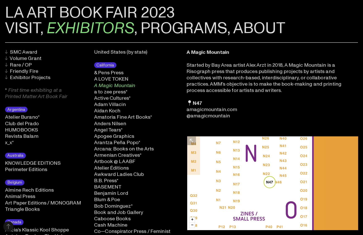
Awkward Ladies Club (119, 174)
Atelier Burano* (22, 117)
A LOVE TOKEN (111, 79)
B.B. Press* (106, 180)
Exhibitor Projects (27, 77)
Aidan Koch (107, 110)
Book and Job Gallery (118, 212)
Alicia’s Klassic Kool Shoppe (37, 229)
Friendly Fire (21, 71)
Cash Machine (110, 225)
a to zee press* (111, 91)
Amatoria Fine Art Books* (123, 117)
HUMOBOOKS (21, 129)
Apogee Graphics (114, 136)
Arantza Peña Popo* (117, 142)
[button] (192, 219)
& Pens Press (109, 72)
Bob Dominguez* (113, 206)
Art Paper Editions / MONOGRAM (43, 202)
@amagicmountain (208, 115)
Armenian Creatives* (118, 155)
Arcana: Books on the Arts (124, 148)
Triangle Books (22, 209)
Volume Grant (23, 58)
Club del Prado (22, 123)
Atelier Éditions (111, 168)
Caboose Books (112, 218)
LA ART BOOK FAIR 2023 (90, 13)
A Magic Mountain (114, 85)
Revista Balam (21, 136)
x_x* (9, 142)
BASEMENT (107, 186)
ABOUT (259, 28)
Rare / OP (18, 64)
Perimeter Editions (26, 169)
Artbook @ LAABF (114, 161)
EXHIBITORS (90, 28)
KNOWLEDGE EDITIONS (33, 163)
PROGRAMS (184, 28)
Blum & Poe (107, 199)
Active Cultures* (112, 98)
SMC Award (21, 52)
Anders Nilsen (110, 123)
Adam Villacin (110, 104)
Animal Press (20, 196)
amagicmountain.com (212, 109)
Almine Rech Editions (29, 190)
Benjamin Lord (111, 193)
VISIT (22, 28)
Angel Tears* (108, 129)
